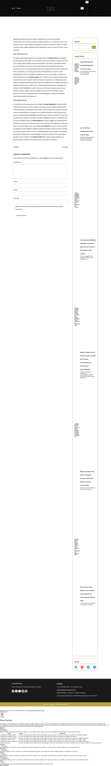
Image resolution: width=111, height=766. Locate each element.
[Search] (94, 47)
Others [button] (1, 761)
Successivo (65, 147)
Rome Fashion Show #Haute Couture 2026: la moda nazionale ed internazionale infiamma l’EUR (87, 594)
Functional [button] (2, 744)
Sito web (16, 198)
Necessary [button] (2, 727)
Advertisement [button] (3, 757)
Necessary (4, 729)
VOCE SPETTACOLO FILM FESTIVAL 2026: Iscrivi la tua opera (86, 65)
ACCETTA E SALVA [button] (4, 765)
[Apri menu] (82, 8)
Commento (17, 162)
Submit (51, 8)
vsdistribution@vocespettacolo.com (66, 689)
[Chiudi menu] (86, 2)
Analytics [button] (2, 752)
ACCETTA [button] (30, 710)
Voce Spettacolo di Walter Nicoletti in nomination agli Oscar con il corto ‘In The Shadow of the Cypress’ (88, 246)
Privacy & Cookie (40, 710)
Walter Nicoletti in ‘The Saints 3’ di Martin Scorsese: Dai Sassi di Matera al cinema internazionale (87, 478)
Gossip (67, 27)
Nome (16, 181)
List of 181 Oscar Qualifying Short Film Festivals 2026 (86, 131)
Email (16, 190)
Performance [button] (3, 748)
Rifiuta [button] (34, 710)
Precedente (16, 147)
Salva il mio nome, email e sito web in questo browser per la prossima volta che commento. (39, 208)
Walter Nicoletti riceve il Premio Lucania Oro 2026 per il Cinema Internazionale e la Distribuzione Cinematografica (88, 361)
